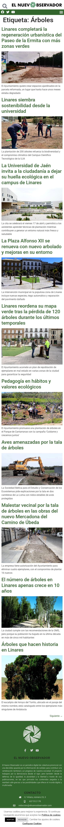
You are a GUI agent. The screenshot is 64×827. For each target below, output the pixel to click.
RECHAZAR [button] (22, 820)
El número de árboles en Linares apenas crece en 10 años (30, 585)
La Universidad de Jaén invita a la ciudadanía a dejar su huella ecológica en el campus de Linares (31, 174)
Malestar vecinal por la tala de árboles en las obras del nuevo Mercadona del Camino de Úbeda (29, 513)
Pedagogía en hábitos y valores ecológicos (26, 383)
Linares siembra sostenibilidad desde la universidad (25, 105)
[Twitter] (8, 12)
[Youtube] (13, 12)
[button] (5, 4)
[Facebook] (2, 12)
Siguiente (56, 716)
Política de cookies (51, 815)
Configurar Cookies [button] (32, 823)
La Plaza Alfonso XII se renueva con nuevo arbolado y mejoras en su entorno (31, 246)
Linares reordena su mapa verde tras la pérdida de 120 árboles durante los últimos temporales (30, 314)
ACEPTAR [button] (10, 820)
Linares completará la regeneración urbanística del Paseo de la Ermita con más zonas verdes (31, 37)
